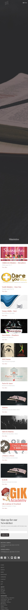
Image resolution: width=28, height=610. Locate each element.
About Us (3, 589)
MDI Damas (3, 603)
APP (2, 584)
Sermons (3, 577)
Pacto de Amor (4, 605)
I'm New (2, 591)
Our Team (3, 590)
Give (2, 581)
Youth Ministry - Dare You (6, 599)
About (2, 567)
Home (2, 565)
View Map (3, 546)
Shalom (2, 606)
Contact (3, 579)
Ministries (4, 574)
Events (3, 570)
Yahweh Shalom (4, 607)
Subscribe (5, 535)
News (2, 572)
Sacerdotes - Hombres (6, 602)
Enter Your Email (4, 529)
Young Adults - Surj (5, 600)
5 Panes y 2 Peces (4, 609)
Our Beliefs (3, 593)
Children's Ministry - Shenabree (7, 597)
